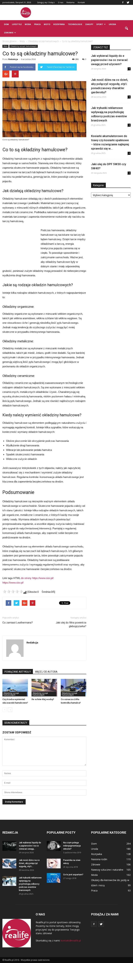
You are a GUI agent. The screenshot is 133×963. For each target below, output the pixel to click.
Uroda (112, 24)
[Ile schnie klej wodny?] (44, 687)
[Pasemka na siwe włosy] (54, 863)
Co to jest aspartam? (73, 874)
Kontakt (81, 2)
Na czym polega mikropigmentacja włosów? (72, 845)
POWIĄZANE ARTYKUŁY (18, 671)
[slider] (12, 591)
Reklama (70, 2)
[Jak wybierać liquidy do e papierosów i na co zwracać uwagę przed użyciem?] (9, 846)
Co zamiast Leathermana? (17, 622)
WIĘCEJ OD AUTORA (46, 671)
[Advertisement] (89, 12)
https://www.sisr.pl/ (13, 582)
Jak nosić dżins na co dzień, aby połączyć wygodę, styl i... (29, 863)
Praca (37, 24)
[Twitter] (128, 2)
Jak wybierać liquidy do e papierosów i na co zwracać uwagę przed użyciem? (109, 60)
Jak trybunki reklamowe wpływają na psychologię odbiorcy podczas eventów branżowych (30, 884)
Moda (28, 24)
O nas (60, 2)
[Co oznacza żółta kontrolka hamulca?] (73, 687)
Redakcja (13, 59)
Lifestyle (17, 24)
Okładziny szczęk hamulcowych (23, 46)
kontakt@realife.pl (71, 940)
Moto (47, 24)
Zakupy (89, 24)
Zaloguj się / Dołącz (46, 2)
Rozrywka (59, 24)
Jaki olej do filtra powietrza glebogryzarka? (71, 624)
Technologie (75, 24)
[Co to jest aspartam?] (54, 878)
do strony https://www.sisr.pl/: (37, 578)
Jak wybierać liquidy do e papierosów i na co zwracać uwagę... (30, 845)
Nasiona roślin (99, 859)
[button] (126, 28)
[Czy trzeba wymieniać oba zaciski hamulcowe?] (15, 687)
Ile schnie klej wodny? (43, 699)
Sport (99, 24)
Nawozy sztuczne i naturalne (107, 869)
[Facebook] (122, 2)
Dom (6, 24)
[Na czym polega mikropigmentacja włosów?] (54, 846)
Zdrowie (8, 32)
